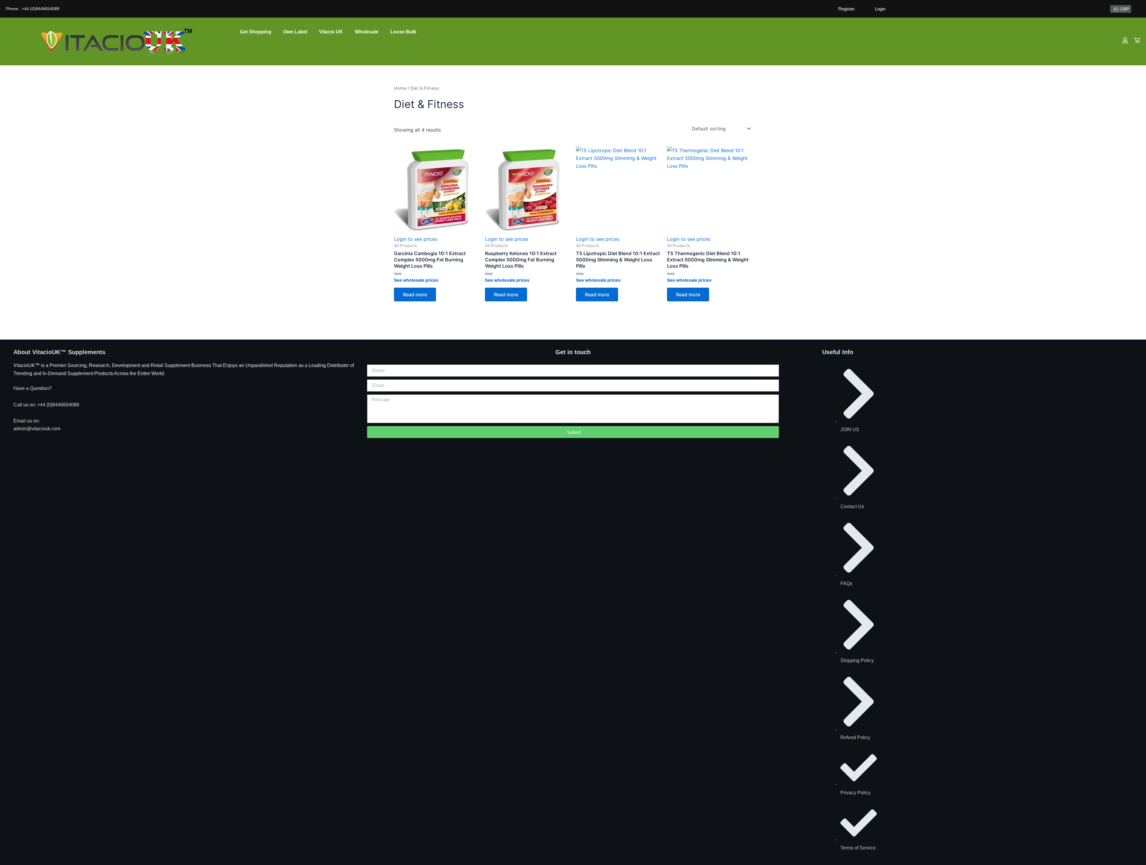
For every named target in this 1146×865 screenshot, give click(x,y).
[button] (416, 280)
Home (400, 88)
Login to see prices (415, 239)
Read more (415, 294)
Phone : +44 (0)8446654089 (32, 8)
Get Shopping (255, 31)
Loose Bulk (403, 31)
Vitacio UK (331, 31)
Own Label (295, 31)
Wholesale (366, 31)
